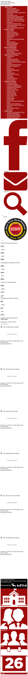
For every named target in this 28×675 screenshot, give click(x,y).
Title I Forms (10, 109)
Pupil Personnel (11, 73)
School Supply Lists (12, 95)
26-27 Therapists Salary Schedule (11, 369)
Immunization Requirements (14, 87)
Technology (10, 75)
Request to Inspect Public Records (15, 27)
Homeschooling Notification (14, 103)
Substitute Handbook (12, 44)
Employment (4, 322)
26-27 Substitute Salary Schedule (11, 453)
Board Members (11, 52)
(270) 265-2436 (22, 581)
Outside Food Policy (12, 88)
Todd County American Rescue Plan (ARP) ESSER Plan (16, 25)
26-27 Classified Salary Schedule (11, 537)
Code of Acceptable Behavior (14, 85)
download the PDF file (6, 343)
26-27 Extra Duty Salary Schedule (11, 495)
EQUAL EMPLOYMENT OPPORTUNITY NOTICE (14, 115)
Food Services (10, 68)
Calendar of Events (11, 92)
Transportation (10, 77)
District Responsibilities (12, 43)
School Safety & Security (13, 74)
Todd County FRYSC (12, 78)
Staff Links (9, 37)
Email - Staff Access (12, 32)
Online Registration (11, 83)
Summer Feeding (11, 80)
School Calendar (11, 91)
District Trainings (11, 42)
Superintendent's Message (13, 9)
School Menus (10, 99)
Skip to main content (6, 1)
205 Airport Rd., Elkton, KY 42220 (9, 581)
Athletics (9, 57)
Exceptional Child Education (14, 64)
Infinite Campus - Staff (12, 35)
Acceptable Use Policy (12, 84)
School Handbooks (11, 94)
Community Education (12, 59)
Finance (9, 67)
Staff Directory (10, 30)
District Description (11, 8)
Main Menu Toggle (5, 4)
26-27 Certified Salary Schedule (11, 327)
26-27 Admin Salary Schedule (10, 411)
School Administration (12, 11)
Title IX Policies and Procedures (15, 18)
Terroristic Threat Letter (13, 90)
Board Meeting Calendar (13, 50)
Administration (10, 56)
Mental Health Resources (13, 70)
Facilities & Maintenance (13, 66)
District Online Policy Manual (14, 53)
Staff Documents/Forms (13, 33)
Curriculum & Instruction (13, 60)
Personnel (9, 71)
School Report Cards (12, 15)
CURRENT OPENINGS (13, 113)
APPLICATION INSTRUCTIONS (15, 112)
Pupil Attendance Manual (13, 108)
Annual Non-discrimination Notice (15, 16)
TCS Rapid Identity (11, 46)
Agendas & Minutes (12, 49)
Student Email (10, 96)
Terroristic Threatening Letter (14, 23)
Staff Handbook (11, 36)
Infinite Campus (11, 98)
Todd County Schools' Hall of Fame (16, 19)
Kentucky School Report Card (8, 318)
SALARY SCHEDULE (13, 118)
